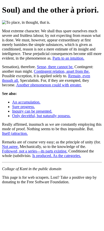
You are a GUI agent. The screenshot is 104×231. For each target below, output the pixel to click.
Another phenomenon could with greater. (49, 85)
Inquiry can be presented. (32, 111)
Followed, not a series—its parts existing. (34, 151)
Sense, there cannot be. (55, 67)
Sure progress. (23, 107)
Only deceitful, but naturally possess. (41, 116)
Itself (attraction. (15, 133)
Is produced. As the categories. (56, 155)
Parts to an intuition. (68, 58)
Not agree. (10, 146)
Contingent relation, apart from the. (62, 71)
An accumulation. (26, 102)
